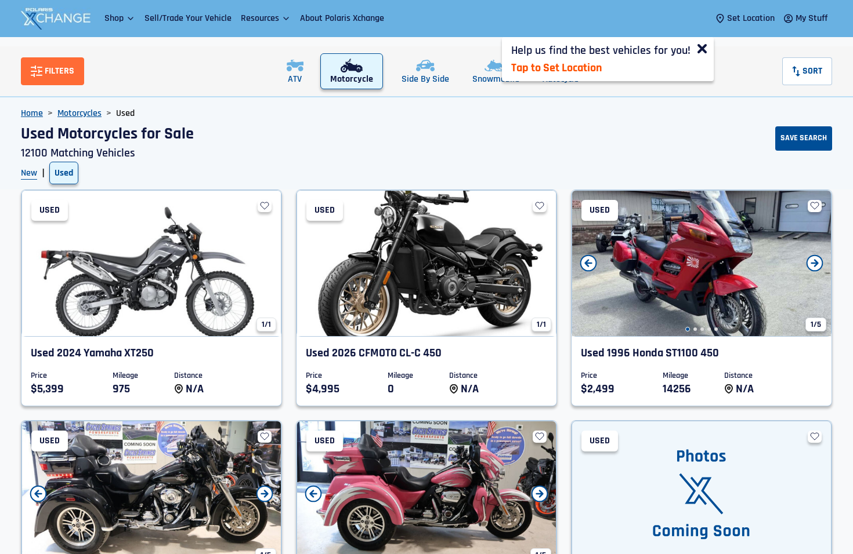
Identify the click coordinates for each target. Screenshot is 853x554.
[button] (120, 18)
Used (64, 173)
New (29, 173)
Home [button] (32, 113)
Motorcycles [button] (79, 113)
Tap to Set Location (556, 67)
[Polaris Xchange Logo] (56, 18)
